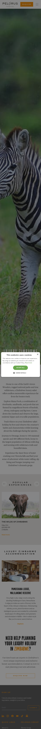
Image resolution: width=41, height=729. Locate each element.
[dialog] (20, 364)
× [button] (37, 354)
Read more (28, 363)
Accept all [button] (20, 368)
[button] (20, 373)
